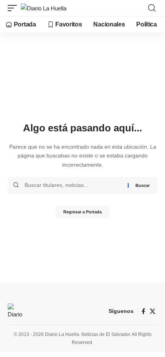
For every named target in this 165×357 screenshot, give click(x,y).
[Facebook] (143, 311)
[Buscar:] (73, 185)
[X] (152, 311)
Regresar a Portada (82, 212)
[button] (14, 8)
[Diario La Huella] (43, 8)
